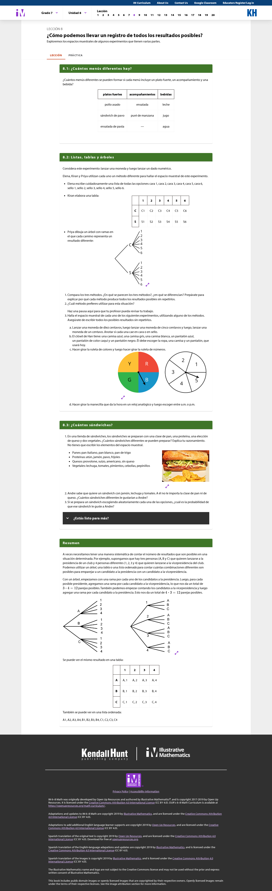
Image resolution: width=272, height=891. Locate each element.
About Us (162, 3)
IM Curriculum (142, 3)
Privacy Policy (120, 791)
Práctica (75, 55)
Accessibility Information (144, 791)
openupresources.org (125, 839)
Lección (56, 55)
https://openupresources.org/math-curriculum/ (76, 806)
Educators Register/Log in (238, 3)
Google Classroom (205, 3)
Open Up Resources (163, 825)
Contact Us (181, 3)
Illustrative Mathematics (138, 813)
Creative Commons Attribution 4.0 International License (122, 802)
